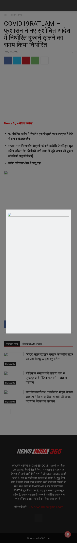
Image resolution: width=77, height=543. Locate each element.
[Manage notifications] (68, 534)
